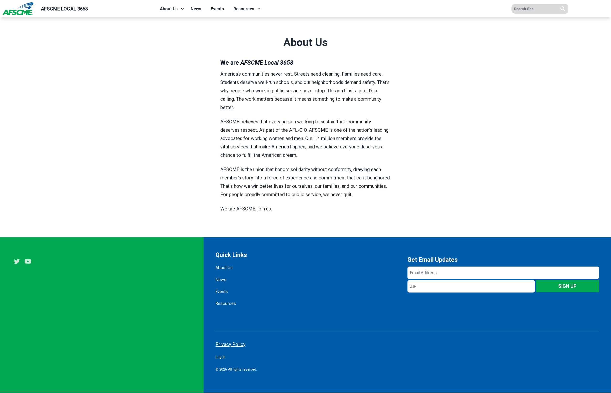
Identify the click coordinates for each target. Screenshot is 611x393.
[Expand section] (182, 8)
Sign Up (567, 286)
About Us (169, 8)
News (196, 8)
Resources (243, 8)
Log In (220, 357)
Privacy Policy (230, 344)
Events (217, 8)
